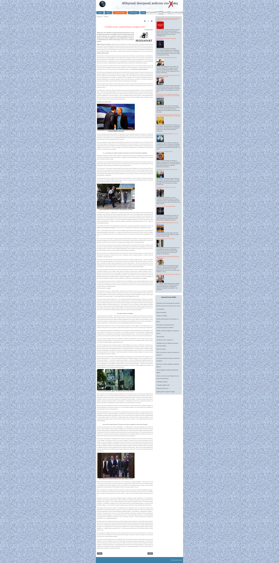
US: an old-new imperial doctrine (165, 151)
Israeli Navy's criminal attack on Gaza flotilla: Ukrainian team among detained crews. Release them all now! (168, 95)
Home (100, 12)
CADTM (143, 12)
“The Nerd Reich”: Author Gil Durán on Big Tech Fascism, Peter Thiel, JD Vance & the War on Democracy (168, 19)
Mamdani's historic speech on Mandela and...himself (166, 39)
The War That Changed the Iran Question (167, 57)
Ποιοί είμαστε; (133, 12)
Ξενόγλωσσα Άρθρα (120, 12)
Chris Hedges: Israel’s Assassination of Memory (168, 274)
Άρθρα (108, 12)
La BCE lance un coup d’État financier (140, 69)
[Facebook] (144, 21)
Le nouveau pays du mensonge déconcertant (168, 256)
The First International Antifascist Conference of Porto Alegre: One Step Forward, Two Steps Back (168, 115)
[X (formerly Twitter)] (148, 21)
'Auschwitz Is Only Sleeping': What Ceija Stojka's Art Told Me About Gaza (168, 76)
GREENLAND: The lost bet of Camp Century (167, 169)
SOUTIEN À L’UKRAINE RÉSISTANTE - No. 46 (167, 133)
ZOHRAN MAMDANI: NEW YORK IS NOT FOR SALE (167, 223)
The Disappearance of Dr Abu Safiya (165, 238)
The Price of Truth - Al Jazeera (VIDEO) (166, 206)
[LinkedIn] (151, 21)
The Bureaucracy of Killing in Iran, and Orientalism (166, 188)
